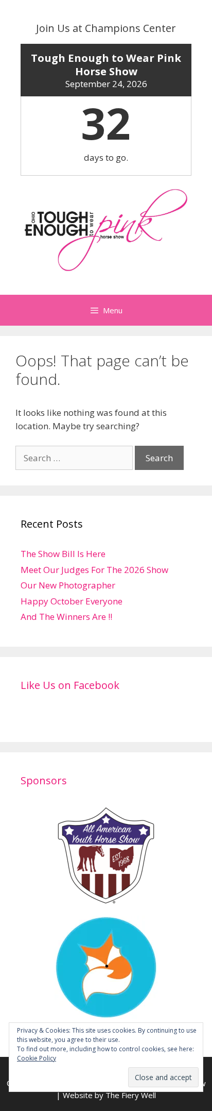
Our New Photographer (68, 585)
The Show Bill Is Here (63, 554)
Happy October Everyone (71, 601)
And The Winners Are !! (66, 616)
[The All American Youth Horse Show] (106, 900)
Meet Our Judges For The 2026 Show (94, 570)
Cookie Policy (36, 1058)
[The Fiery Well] (106, 1012)
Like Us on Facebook (70, 685)
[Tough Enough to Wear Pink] (106, 229)
